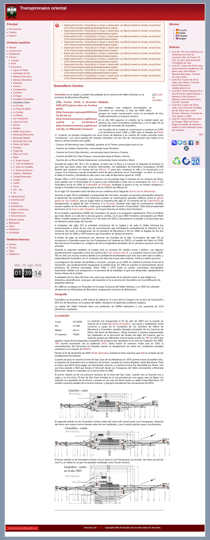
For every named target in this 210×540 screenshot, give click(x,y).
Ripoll (15, 157)
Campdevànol (19, 89)
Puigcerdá (18, 151)
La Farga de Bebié (22, 109)
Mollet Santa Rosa (22, 131)
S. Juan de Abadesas (23, 163)
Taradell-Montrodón (22, 176)
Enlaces (13, 35)
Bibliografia (14, 223)
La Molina (17, 115)
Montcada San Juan (22, 141)
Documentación (18, 216)
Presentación (15, 29)
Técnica (12, 57)
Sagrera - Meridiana (22, 173)
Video (11, 226)
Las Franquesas (20, 118)
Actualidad (14, 232)
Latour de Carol (20, 122)
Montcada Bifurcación (23, 134)
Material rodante (16, 219)
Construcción (15, 51)
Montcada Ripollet (21, 138)
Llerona (16, 125)
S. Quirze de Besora (22, 170)
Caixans (17, 86)
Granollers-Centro (21, 102)
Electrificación (17, 200)
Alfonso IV (104, 169)
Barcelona (113, 323)
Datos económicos (20, 209)
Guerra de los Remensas (142, 191)
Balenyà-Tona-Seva (22, 76)
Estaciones (16, 67)
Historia (12, 47)
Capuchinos (153, 200)
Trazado (15, 60)
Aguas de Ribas (20, 70)
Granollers (125, 323)
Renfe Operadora (100, 353)
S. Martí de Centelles (23, 167)
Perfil (13, 63)
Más (201, 134)
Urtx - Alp (17, 189)
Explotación (14, 54)
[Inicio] (12, 12)
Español (182, 30)
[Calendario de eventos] (185, 144)
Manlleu (17, 128)
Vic (14, 192)
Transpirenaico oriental (43, 8)
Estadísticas (17, 206)
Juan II (155, 181)
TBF (147, 338)
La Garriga (18, 112)
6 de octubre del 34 (117, 252)
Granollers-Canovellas (23, 99)
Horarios (15, 203)
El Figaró (17, 96)
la (109, 203)
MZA (104, 343)
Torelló (16, 183)
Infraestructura (18, 196)
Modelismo (14, 229)
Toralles (17, 180)
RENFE (87, 349)
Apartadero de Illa (21, 73)
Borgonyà (17, 83)
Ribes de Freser (20, 154)
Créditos (13, 32)
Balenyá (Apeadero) (22, 80)
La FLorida (18, 105)
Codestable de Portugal (98, 184)
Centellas (17, 92)
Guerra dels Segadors (83, 209)
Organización (17, 213)
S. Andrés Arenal (21, 160)
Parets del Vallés (21, 144)
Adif (143, 353)
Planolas (17, 147)
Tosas (16, 186)
